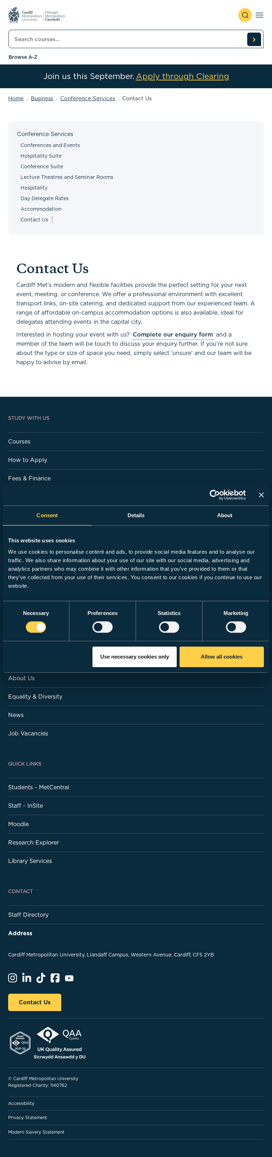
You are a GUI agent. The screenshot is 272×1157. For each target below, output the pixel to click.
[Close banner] (261, 494)
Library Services (30, 861)
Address (20, 933)
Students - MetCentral (38, 787)
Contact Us (35, 1002)
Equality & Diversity (35, 696)
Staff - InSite (25, 805)
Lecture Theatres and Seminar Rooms (67, 177)
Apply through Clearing (182, 76)
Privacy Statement (27, 1117)
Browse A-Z (23, 57)
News (16, 715)
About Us (21, 678)
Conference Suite (42, 166)
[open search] (245, 15)
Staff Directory (28, 915)
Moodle (18, 824)
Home (16, 98)
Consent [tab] (47, 515)
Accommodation (41, 209)
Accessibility (21, 1103)
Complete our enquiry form (173, 334)
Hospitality (34, 187)
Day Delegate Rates (45, 198)
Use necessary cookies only (134, 657)
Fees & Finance (29, 478)
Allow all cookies (222, 657)
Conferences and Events (50, 145)
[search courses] (254, 39)
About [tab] (225, 515)
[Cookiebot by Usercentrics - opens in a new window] (215, 495)
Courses (19, 441)
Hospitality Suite (41, 155)
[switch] (102, 627)
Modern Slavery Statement (36, 1132)
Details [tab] (136, 515)
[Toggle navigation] (259, 15)
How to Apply (27, 460)
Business (42, 98)
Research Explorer (33, 842)
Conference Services (87, 98)
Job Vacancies (28, 733)
